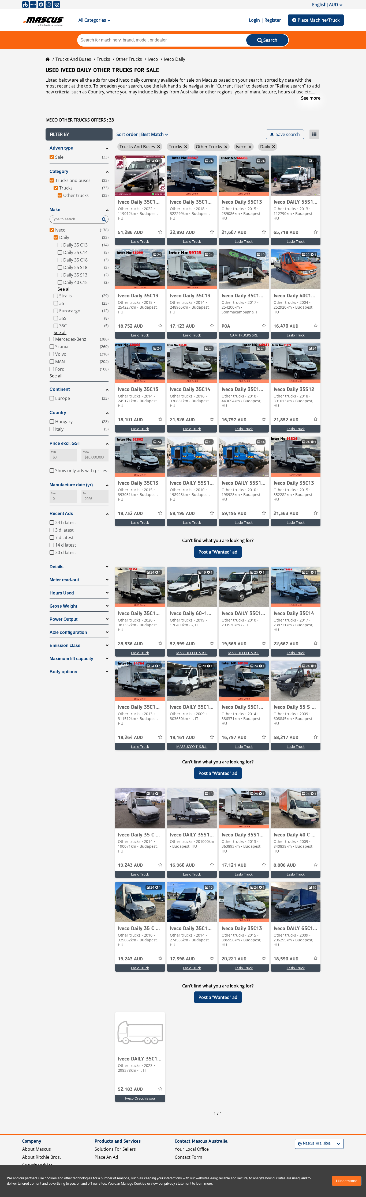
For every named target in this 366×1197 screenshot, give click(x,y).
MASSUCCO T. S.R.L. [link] (191, 652)
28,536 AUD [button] (130, 644)
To (84, 493)
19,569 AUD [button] (234, 644)
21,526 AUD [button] (182, 420)
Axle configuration (68, 632)
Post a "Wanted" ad (218, 552)
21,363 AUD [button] (286, 513)
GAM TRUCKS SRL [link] (244, 335)
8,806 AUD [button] (285, 865)
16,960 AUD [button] (182, 865)
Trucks (103, 59)
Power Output (63, 619)
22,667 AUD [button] (286, 644)
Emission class (65, 645)
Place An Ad (106, 1157)
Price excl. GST (65, 443)
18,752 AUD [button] (130, 326)
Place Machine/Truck (318, 20)
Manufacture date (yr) (71, 485)
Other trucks (129, 59)
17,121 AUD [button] (234, 865)
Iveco (153, 59)
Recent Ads (61, 513)
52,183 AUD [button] (130, 1089)
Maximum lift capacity (71, 658)
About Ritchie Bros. (41, 1157)
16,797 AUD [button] (234, 420)
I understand (346, 1181)
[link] (140, 176)
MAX (86, 451)
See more (310, 98)
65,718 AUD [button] (286, 232)
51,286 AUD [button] (130, 232)
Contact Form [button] (188, 1157)
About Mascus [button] (36, 1149)
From (54, 493)
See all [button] (64, 289)
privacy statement (177, 1183)
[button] (79, 134)
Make (55, 209)
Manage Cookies (133, 1183)
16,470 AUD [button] (286, 326)
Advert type (61, 148)
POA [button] (226, 326)
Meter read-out (64, 580)
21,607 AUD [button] (234, 232)
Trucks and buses (73, 59)
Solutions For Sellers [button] (115, 1149)
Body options (63, 671)
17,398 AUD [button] (182, 959)
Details (57, 567)
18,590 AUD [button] (286, 959)
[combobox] (298, 1143)
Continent (60, 389)
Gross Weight (63, 606)
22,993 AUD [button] (182, 232)
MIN (53, 451)
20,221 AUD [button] (234, 959)
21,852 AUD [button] (286, 420)
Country (58, 412)
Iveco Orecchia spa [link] (140, 1098)
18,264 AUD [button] (130, 737)
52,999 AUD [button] (182, 644)
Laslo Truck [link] (140, 241)
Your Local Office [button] (192, 1149)
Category (59, 171)
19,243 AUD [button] (130, 865)
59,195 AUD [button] (182, 513)
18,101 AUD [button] (130, 420)
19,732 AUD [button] (130, 513)
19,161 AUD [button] (182, 737)
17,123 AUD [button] (182, 326)
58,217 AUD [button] (286, 737)
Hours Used (62, 593)
